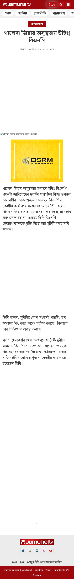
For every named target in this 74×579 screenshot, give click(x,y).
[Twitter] (30, 550)
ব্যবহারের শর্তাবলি (43, 570)
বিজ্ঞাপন (37, 575)
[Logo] (17, 5)
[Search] (61, 4)
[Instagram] (44, 550)
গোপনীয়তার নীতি (62, 570)
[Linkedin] (37, 550)
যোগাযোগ (27, 570)
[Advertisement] (37, 91)
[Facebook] (23, 550)
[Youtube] (51, 550)
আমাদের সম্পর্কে (11, 570)
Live (52, 4)
